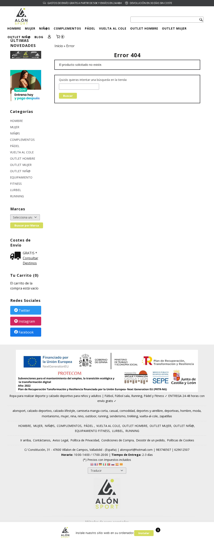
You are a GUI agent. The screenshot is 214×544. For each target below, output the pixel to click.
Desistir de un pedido (150, 440)
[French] (96, 465)
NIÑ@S (44, 28)
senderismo (118, 416)
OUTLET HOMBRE (144, 28)
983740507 (163, 450)
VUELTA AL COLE (112, 28)
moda (197, 411)
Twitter (24, 310)
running (103, 416)
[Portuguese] (108, 465)
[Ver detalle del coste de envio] (16, 256)
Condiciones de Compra (117, 440)
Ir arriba (25, 440)
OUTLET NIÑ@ (19, 37)
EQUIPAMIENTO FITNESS (21, 180)
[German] (100, 465)
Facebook (26, 332)
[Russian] (113, 465)
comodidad (127, 411)
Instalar (143, 533)
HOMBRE (14, 28)
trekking (132, 416)
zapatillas (165, 416)
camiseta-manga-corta (92, 411)
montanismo (50, 416)
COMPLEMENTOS (67, 28)
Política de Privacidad (84, 440)
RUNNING (17, 196)
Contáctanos (41, 440)
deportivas (171, 411)
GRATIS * (30, 253)
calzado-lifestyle (64, 411)
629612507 (181, 450)
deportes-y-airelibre (149, 411)
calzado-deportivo (39, 411)
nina (73, 416)
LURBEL (15, 190)
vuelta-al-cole (149, 416)
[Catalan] (122, 465)
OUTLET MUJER (174, 28)
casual (113, 411)
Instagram (27, 321)
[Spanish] (117, 465)
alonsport (19, 411)
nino (81, 416)
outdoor (90, 416)
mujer (65, 416)
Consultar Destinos (30, 260)
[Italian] (104, 465)
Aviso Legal (60, 440)
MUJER (30, 28)
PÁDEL (90, 28)
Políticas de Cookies (180, 440)
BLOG (38, 37)
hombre (185, 411)
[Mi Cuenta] (49, 37)
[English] (92, 465)
